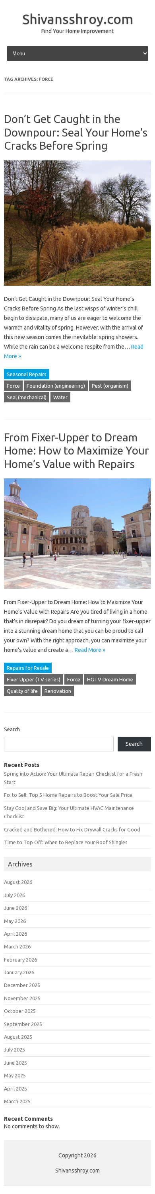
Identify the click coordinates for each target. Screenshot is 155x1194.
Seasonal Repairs (26, 374)
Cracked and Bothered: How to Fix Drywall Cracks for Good (72, 829)
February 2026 (20, 959)
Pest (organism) (110, 385)
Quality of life (22, 691)
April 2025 (15, 1088)
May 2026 (15, 921)
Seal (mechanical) (26, 397)
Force (13, 385)
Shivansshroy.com (77, 18)
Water (60, 397)
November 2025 (22, 998)
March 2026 (17, 946)
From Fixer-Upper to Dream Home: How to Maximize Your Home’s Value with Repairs (76, 450)
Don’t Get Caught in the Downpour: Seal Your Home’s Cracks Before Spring (75, 132)
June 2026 (15, 908)
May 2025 (15, 1075)
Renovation (58, 691)
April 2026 (15, 933)
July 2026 (14, 895)
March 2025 (17, 1101)
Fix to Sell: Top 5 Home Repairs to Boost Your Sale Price (68, 795)
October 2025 (20, 1011)
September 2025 (23, 1024)
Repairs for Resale (28, 668)
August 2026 (18, 882)
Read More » (90, 650)
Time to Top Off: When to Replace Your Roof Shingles (66, 842)
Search (12, 729)
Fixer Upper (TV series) (33, 679)
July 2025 (14, 1049)
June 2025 (15, 1062)
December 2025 (22, 985)
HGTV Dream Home (110, 679)
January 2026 (19, 972)
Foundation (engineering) (56, 385)
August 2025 (18, 1037)
